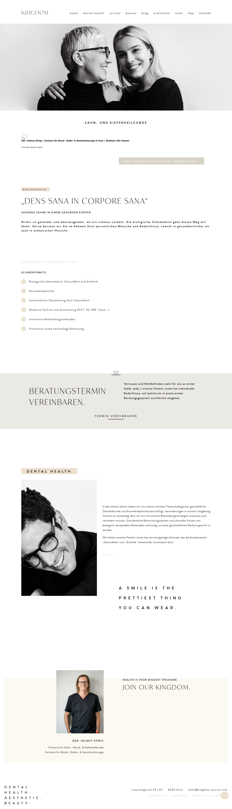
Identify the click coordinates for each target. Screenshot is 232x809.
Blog (145, 13)
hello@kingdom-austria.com (207, 789)
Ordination (162, 13)
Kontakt (205, 13)
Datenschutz (158, 795)
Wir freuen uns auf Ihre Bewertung (159, 161)
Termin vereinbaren (116, 415)
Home (74, 13)
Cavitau (115, 13)
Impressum (179, 795)
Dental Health (93, 13)
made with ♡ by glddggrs (209, 795)
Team (179, 13)
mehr (107, 555)
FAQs (191, 13)
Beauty (131, 13)
